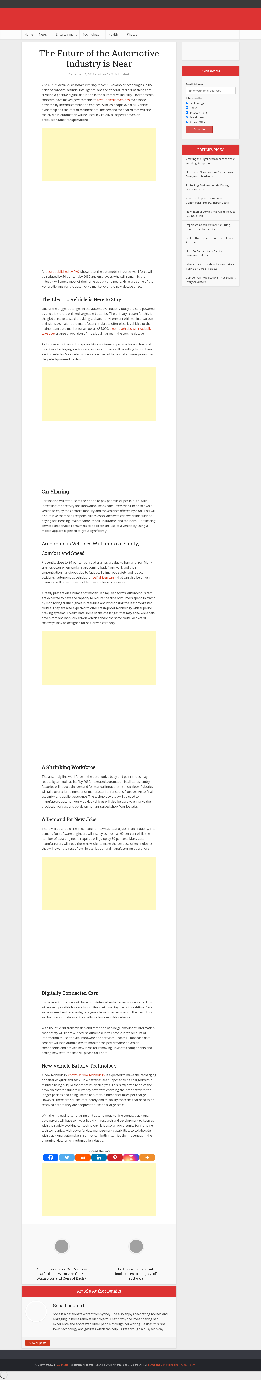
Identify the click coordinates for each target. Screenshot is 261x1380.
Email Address (194, 84)
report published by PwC (62, 271)
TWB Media (61, 1364)
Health (113, 34)
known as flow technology (86, 1075)
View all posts (37, 1343)
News (43, 34)
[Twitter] (67, 1157)
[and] (170, 1343)
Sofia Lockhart (120, 74)
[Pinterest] (115, 1157)
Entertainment (66, 34)
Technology (90, 34)
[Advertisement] (99, 154)
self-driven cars (104, 577)
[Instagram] (131, 1157)
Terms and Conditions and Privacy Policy (171, 1364)
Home (28, 34)
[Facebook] (50, 1157)
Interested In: (194, 98)
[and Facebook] (228, 4)
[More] (147, 1157)
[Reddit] (83, 1157)
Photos (132, 34)
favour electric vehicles (113, 100)
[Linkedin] (99, 1157)
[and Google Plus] (235, 4)
